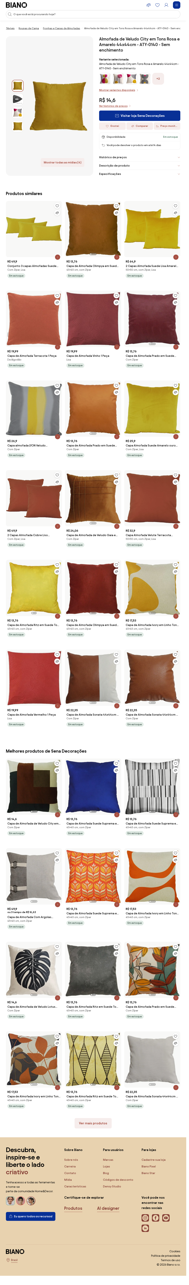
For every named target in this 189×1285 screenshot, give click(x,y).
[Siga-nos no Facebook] (155, 1218)
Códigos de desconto (118, 1179)
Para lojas (149, 1150)
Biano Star (148, 1173)
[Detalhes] (57, 257)
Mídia (68, 1179)
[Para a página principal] (16, 5)
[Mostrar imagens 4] (18, 126)
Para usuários (113, 1150)
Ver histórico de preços (113, 106)
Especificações (110, 173)
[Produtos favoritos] (157, 5)
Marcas (108, 1159)
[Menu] (176, 5)
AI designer (108, 1208)
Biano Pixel (149, 1166)
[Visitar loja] (58, 106)
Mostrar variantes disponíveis (117, 90)
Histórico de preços (113, 157)
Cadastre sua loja (154, 1159)
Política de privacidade (165, 1255)
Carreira (70, 1166)
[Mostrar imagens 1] (18, 86)
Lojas (106, 1166)
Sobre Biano (73, 1150)
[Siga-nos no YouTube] (166, 1218)
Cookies (174, 1251)
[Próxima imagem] (118, 228)
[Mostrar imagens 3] (18, 113)
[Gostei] (57, 206)
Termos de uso (170, 1260)
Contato (70, 1173)
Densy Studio (112, 1186)
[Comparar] (57, 213)
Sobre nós (71, 1159)
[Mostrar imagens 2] (18, 99)
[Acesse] (166, 5)
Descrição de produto (114, 165)
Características (75, 1186)
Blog (106, 1173)
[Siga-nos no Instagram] (145, 1218)
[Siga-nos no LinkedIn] (145, 1228)
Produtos (73, 1208)
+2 (158, 78)
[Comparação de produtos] (148, 5)
